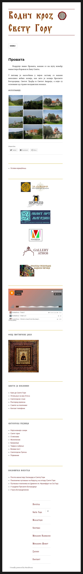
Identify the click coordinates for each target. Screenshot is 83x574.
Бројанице (14, 443)
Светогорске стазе (17, 399)
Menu (13, 46)
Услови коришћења (18, 168)
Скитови (36, 528)
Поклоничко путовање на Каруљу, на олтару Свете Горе (32, 480)
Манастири (38, 520)
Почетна (36, 504)
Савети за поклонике (18, 405)
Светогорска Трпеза (18, 452)
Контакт (36, 559)
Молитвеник (15, 440)
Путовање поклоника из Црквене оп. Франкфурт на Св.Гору (34, 483)
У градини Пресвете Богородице (23, 487)
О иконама (14, 437)
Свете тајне (15, 433)
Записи (36, 551)
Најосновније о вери (18, 430)
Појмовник (14, 455)
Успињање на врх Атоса (20, 396)
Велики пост (15, 449)
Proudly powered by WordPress (21, 568)
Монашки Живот (40, 544)
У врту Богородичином (19, 490)
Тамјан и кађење (17, 446)
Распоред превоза (17, 402)
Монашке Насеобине (41, 536)
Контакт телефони (17, 408)
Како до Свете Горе (18, 393)
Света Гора (37, 512)
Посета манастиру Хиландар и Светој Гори (27, 477)
